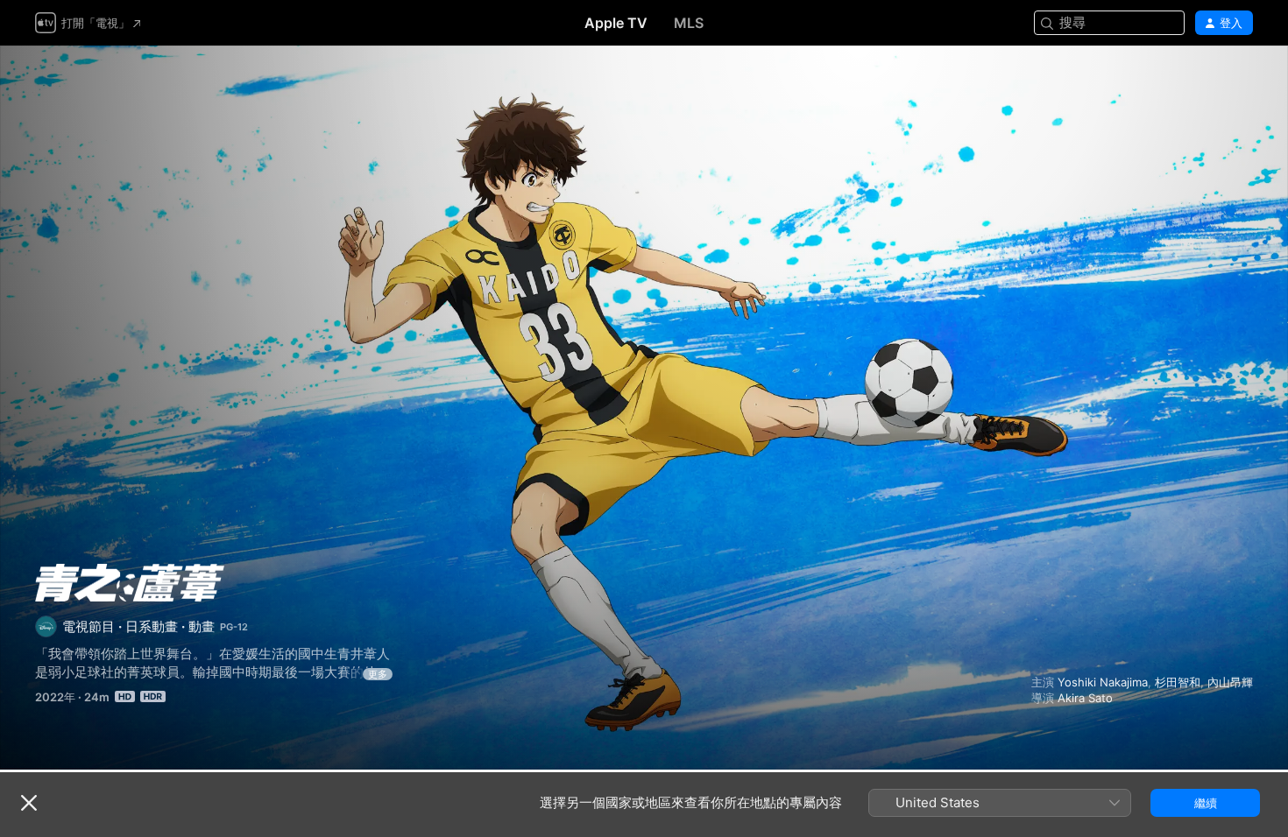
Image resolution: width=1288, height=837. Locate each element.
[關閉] (29, 803)
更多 (377, 674)
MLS (689, 23)
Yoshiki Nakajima (1103, 682)
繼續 (1205, 803)
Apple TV (616, 23)
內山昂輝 (1230, 682)
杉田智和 (1177, 682)
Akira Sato (1085, 698)
